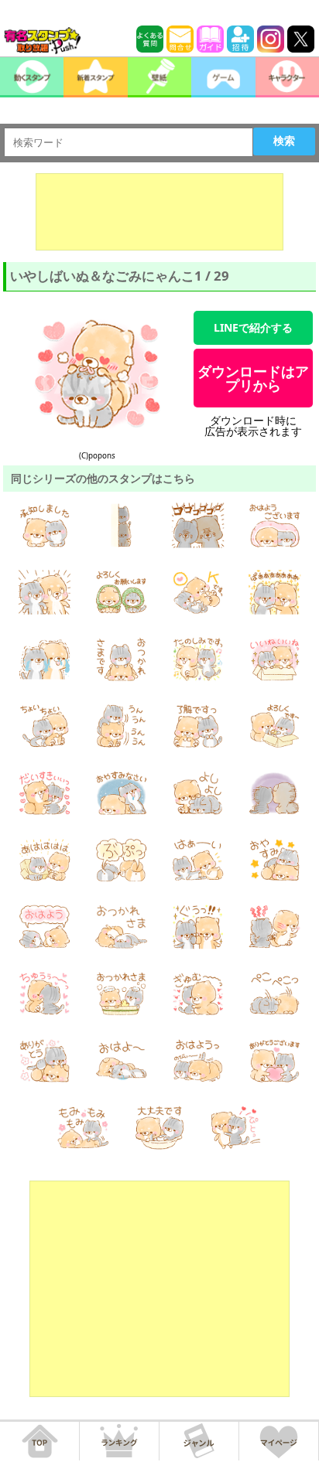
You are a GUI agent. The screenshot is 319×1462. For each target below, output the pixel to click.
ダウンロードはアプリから (253, 378)
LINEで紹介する (253, 327)
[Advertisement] (159, 211)
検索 (284, 141)
